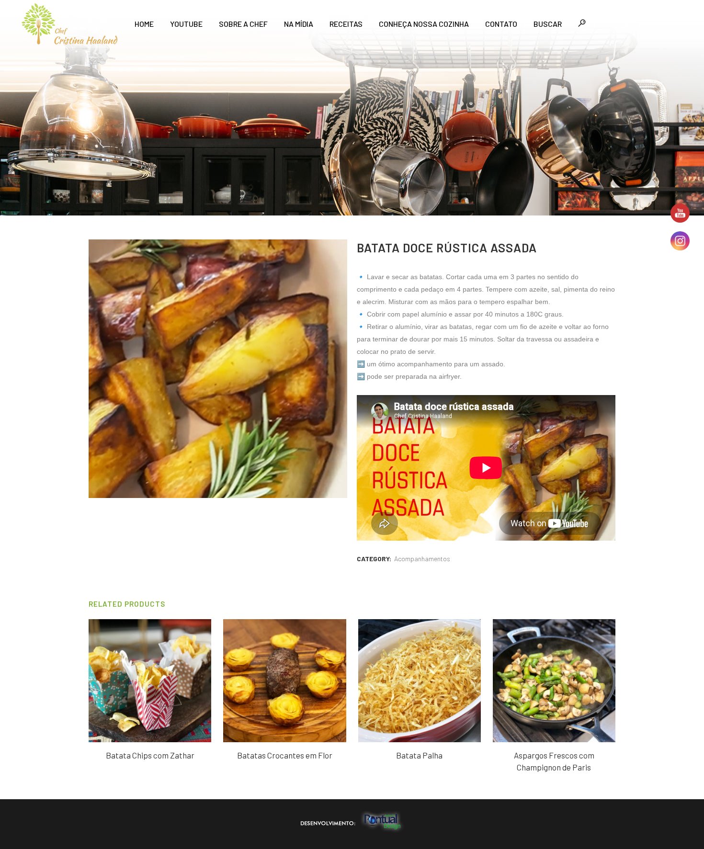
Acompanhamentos (422, 559)
